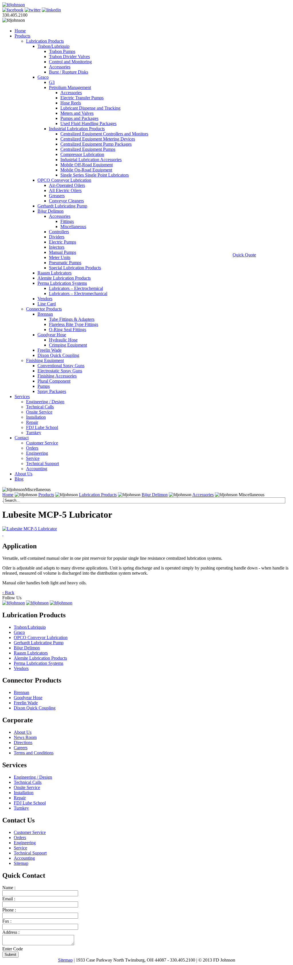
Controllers (59, 231)
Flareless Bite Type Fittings (73, 324)
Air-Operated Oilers (67, 185)
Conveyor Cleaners (66, 200)
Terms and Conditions (34, 752)
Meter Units (59, 257)
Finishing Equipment (45, 360)
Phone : (9, 909)
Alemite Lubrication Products (64, 278)
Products (22, 35)
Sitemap (21, 863)
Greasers (57, 195)
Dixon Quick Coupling (58, 355)
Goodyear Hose (51, 334)
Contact (22, 437)
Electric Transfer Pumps (82, 97)
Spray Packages (51, 391)
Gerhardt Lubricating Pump (62, 205)
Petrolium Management (70, 87)
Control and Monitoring (70, 61)
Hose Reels (70, 102)
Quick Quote (244, 254)
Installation (36, 417)
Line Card (46, 303)
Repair (32, 422)
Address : (10, 932)
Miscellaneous (73, 226)
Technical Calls (40, 406)
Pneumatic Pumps (65, 262)
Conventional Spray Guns (60, 365)
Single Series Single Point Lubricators (94, 175)
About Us (23, 473)
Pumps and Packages (79, 118)
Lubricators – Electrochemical (76, 288)
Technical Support (42, 463)
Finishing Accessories (57, 375)
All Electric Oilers (65, 190)
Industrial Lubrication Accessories (91, 159)
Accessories (59, 66)
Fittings (67, 221)
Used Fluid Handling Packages (88, 123)
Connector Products (44, 308)
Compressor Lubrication (82, 154)
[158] (2, 533)
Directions (23, 742)
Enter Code (12, 948)
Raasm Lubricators (54, 272)
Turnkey (33, 432)
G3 (52, 82)
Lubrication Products (45, 41)
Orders (32, 448)
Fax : (6, 921)
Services (22, 396)
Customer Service (42, 442)
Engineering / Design (45, 401)
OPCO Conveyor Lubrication (64, 180)
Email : (8, 898)
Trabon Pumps (62, 51)
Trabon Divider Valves (69, 56)
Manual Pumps (62, 252)
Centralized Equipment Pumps (87, 149)
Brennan (45, 314)
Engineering (37, 453)
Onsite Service (39, 412)
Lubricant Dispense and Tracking (90, 108)
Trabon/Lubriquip (53, 46)
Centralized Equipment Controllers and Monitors (104, 133)
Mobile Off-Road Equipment (86, 164)
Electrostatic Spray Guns (59, 370)
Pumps (43, 386)
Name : (8, 887)
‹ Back (8, 592)
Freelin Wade (49, 350)
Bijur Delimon (50, 211)
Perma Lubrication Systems (62, 283)
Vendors (44, 298)
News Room (25, 737)
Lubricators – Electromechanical (78, 293)
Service (32, 458)
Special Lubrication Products (75, 267)
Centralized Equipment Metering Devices (97, 139)
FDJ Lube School (42, 427)
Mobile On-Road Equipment (86, 169)
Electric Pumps (62, 242)
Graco (43, 77)
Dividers (56, 236)
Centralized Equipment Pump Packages (96, 144)
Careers (20, 747)
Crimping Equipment (68, 345)
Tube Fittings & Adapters (71, 319)
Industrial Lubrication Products (77, 128)
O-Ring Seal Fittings (67, 329)
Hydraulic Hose (63, 339)
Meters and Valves (77, 113)
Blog (19, 478)
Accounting (36, 468)
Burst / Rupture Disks (68, 72)
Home (20, 30)
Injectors (56, 247)
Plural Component (53, 381)
